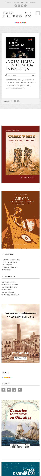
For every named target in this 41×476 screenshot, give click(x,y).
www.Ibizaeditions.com (9, 287)
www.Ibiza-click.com (8, 282)
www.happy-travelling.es (10, 295)
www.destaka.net (7, 292)
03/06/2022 (12, 75)
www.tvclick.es (6, 290)
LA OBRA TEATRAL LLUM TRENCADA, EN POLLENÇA (20, 65)
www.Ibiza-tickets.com (9, 284)
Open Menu (38, 13)
